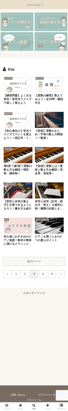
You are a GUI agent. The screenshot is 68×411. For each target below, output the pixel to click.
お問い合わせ (17, 394)
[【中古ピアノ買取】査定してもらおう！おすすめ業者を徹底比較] (51, 41)
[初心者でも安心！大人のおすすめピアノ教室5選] (17, 41)
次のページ (34, 261)
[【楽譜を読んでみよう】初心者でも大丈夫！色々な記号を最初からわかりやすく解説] (51, 22)
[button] (61, 406)
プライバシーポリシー (50, 394)
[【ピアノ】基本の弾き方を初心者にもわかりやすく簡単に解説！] (17, 22)
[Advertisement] (34, 340)
